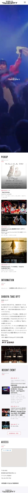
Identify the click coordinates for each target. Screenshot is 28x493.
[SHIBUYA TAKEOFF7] (9, 2)
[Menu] (24, 2)
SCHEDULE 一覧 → (14, 433)
